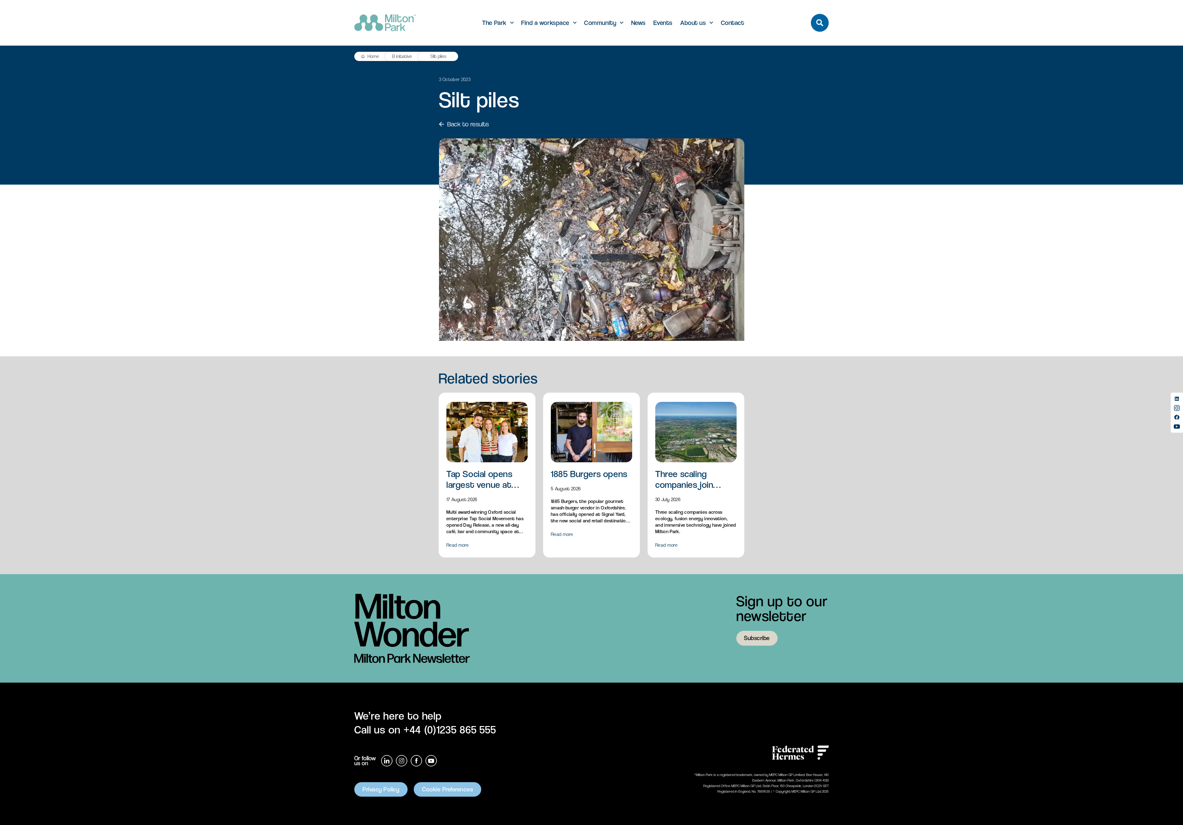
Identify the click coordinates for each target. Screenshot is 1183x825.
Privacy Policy (381, 789)
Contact (732, 23)
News (638, 23)
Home (373, 56)
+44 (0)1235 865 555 (450, 729)
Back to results (468, 124)
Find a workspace (545, 23)
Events (663, 23)
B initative (402, 56)
